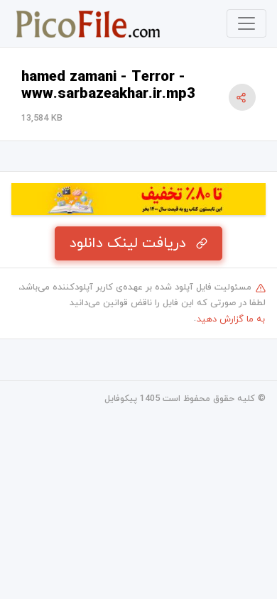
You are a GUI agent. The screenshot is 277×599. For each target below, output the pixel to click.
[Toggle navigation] (246, 23)
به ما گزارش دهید (231, 319)
